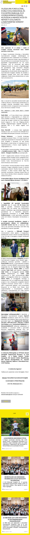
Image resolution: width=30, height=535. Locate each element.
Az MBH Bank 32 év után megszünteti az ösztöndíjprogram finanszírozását (15, 519)
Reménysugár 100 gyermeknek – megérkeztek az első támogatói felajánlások (15, 478)
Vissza (6, 401)
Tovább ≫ (26, 448)
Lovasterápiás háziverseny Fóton (15, 438)
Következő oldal (27, 413)
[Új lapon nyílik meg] (24, 6)
